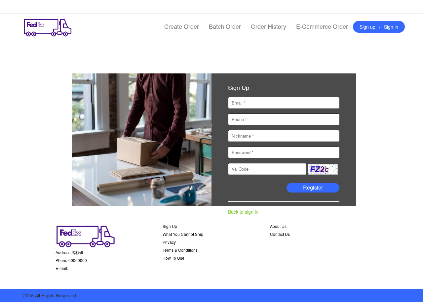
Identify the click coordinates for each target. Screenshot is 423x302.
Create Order (181, 26)
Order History (268, 26)
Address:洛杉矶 (69, 252)
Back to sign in (243, 211)
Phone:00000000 (71, 260)
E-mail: (62, 268)
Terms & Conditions (180, 250)
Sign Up (170, 226)
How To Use (173, 258)
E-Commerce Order (322, 26)
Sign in (391, 26)
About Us (278, 226)
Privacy (169, 242)
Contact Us (280, 234)
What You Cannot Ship (183, 234)
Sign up (367, 26)
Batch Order (225, 26)
